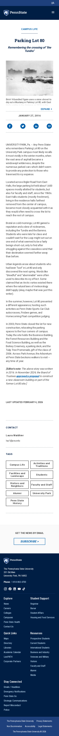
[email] (49, 126)
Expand (45, 109)
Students (41, 474)
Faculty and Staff (41, 484)
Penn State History (17, 502)
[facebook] (9, 126)
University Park (42, 493)
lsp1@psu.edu (13, 440)
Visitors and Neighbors (17, 484)
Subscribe (28, 541)
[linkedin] (36, 126)
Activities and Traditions (42, 464)
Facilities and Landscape (17, 474)
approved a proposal (27, 376)
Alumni (17, 493)
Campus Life (29, 29)
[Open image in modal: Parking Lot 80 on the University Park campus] (29, 78)
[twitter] (22, 126)
